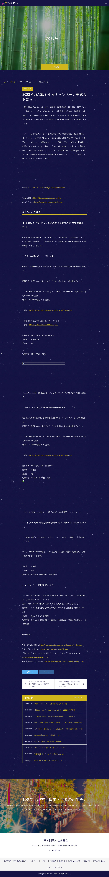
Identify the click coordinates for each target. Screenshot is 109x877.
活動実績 (53, 861)
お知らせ (62, 861)
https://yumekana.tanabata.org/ (35, 657)
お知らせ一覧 (77, 698)
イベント (44, 861)
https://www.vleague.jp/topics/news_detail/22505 (64, 661)
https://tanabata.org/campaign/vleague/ (49, 187)
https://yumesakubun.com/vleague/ (48, 202)
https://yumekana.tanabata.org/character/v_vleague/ (50, 310)
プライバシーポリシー (56, 867)
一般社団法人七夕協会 (54, 840)
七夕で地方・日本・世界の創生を (15, 861)
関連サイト (86, 861)
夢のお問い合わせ (99, 861)
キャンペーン (33, 861)
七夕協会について (74, 861)
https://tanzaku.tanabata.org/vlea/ (47, 198)
